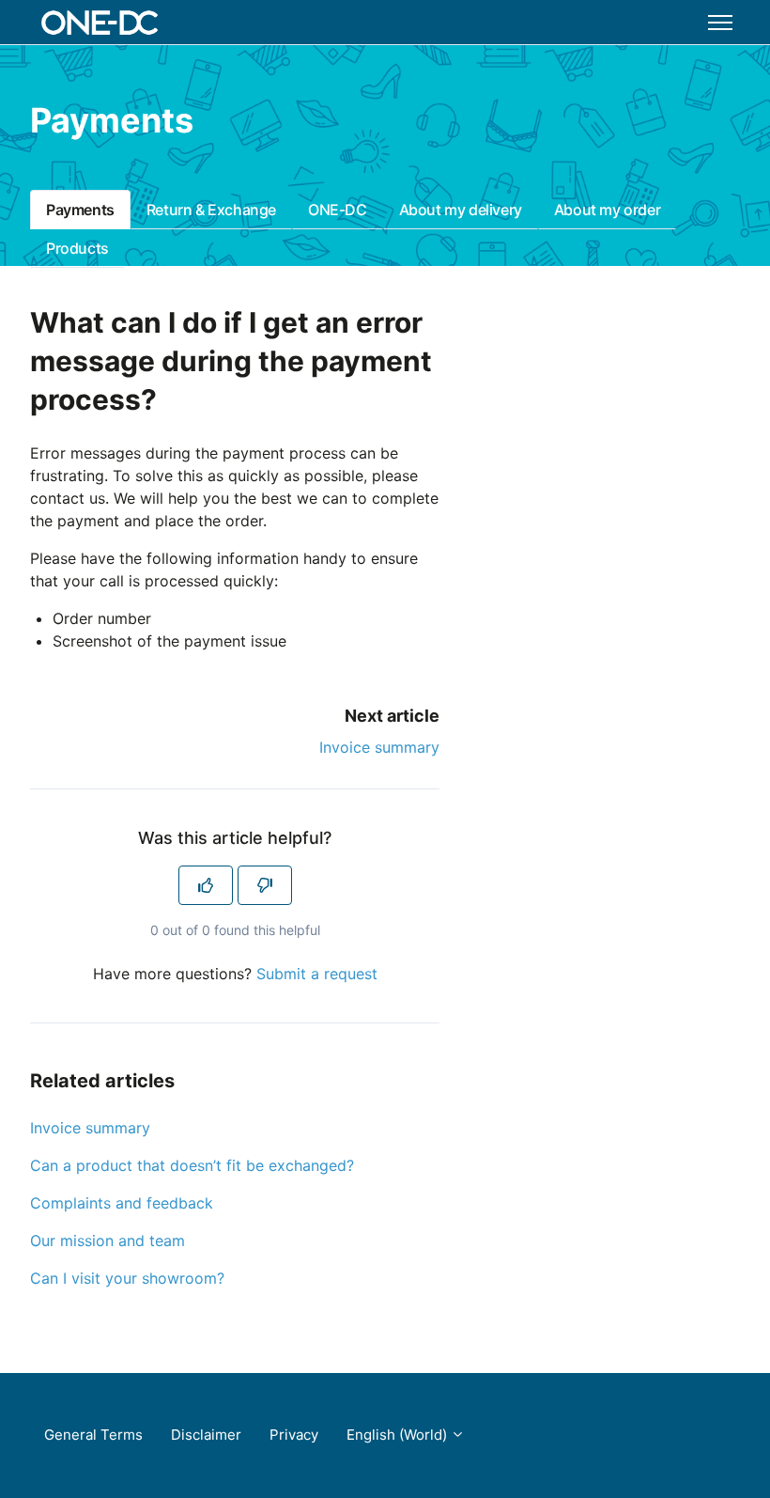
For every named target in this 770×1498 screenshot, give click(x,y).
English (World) (398, 1434)
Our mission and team (107, 1240)
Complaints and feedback (121, 1203)
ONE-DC (337, 209)
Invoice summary (379, 747)
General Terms (93, 1434)
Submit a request (316, 973)
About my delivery (460, 209)
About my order (607, 209)
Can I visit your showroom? (127, 1278)
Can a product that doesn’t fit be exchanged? (192, 1165)
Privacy (294, 1434)
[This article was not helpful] (265, 885)
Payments (80, 209)
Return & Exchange (211, 209)
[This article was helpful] (205, 885)
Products (77, 248)
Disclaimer (206, 1434)
